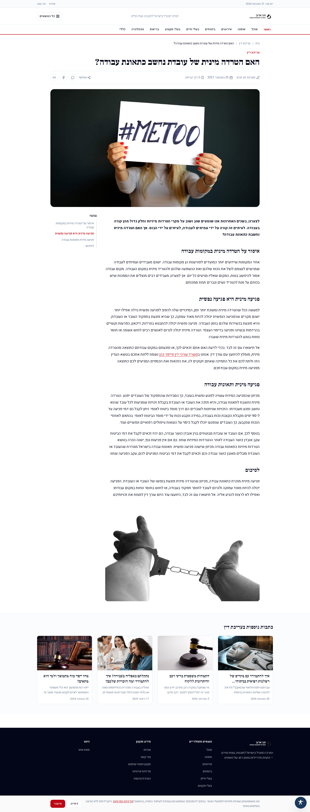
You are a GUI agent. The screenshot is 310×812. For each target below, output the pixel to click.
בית (257, 43)
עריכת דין (244, 43)
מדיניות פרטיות (141, 771)
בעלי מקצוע (172, 29)
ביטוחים (210, 29)
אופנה (241, 29)
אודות (52, 3)
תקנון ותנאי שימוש (139, 764)
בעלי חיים (192, 29)
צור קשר (41, 3)
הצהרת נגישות (142, 778)
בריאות (154, 29)
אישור (58, 803)
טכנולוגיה (137, 29)
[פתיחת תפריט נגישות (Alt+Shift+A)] (301, 803)
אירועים (226, 29)
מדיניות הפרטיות (123, 801)
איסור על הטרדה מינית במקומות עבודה (75, 225)
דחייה (74, 803)
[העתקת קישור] (54, 77)
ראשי (267, 29)
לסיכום (90, 246)
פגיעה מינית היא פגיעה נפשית (74, 233)
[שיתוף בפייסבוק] (63, 77)
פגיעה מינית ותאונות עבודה (78, 240)
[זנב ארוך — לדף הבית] (260, 16)
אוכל (254, 29)
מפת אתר (84, 750)
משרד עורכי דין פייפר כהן (178, 354)
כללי (122, 29)
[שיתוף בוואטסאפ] (73, 77)
